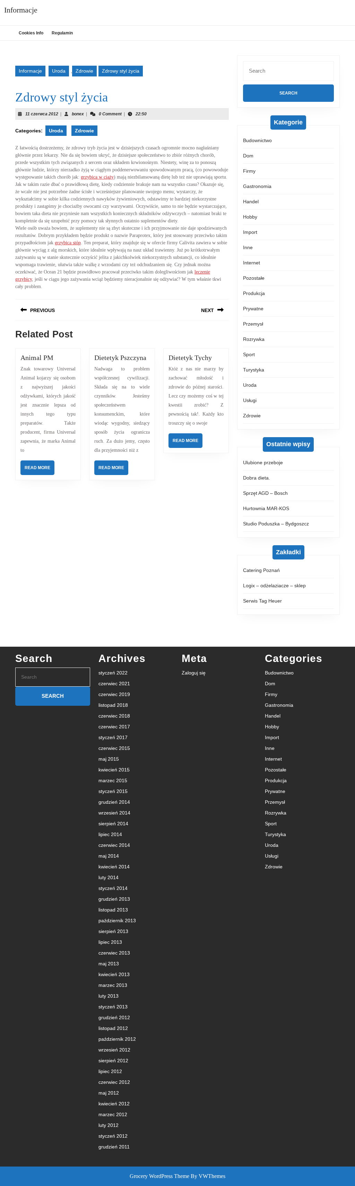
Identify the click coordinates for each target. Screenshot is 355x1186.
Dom (248, 155)
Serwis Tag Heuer (262, 601)
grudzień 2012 (114, 1017)
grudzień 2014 (114, 802)
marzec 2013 (112, 985)
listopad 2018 (113, 705)
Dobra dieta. (256, 478)
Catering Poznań (261, 570)
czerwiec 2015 (114, 748)
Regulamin (62, 33)
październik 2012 (117, 1039)
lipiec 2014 (110, 834)
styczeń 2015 (113, 791)
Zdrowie (84, 71)
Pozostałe (254, 278)
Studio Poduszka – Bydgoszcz (276, 523)
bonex (78, 114)
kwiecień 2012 (114, 1103)
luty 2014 (108, 877)
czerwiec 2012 (114, 1082)
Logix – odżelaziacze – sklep (274, 585)
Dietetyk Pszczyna (120, 357)
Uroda (59, 71)
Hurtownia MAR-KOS (266, 508)
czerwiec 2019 (114, 694)
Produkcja (254, 293)
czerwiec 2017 (114, 726)
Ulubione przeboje (263, 462)
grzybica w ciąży (97, 177)
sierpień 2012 (113, 1060)
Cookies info (31, 33)
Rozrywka (254, 339)
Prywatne (253, 308)
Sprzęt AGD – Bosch (265, 493)
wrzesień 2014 (114, 813)
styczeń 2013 (113, 1006)
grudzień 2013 (114, 899)
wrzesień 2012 (114, 1050)
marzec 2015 (112, 780)
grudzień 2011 (114, 1147)
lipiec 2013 (110, 942)
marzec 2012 (112, 1114)
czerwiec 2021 (114, 683)
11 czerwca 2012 (41, 114)
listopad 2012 (113, 1028)
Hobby (250, 217)
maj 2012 (108, 1093)
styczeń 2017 (113, 737)
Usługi (250, 400)
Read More (39, 470)
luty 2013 (108, 996)
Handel (251, 201)
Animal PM (36, 357)
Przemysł (253, 324)
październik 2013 (117, 920)
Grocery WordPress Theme (159, 1176)
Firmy (249, 171)
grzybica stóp (68, 242)
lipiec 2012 (110, 1071)
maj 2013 (108, 963)
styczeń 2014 (113, 888)
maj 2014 (108, 856)
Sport (249, 354)
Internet (251, 262)
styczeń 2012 (113, 1136)
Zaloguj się (194, 673)
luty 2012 (108, 1125)
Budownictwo (257, 140)
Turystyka (253, 370)
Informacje (20, 10)
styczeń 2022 (113, 673)
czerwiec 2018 (114, 716)
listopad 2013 (113, 910)
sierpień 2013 (113, 931)
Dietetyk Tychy (190, 357)
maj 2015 (108, 759)
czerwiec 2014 (114, 845)
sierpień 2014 (113, 823)
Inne (248, 247)
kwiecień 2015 (114, 769)
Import (250, 232)
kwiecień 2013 (114, 974)
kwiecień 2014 (114, 866)
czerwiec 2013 (114, 953)
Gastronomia (257, 186)
